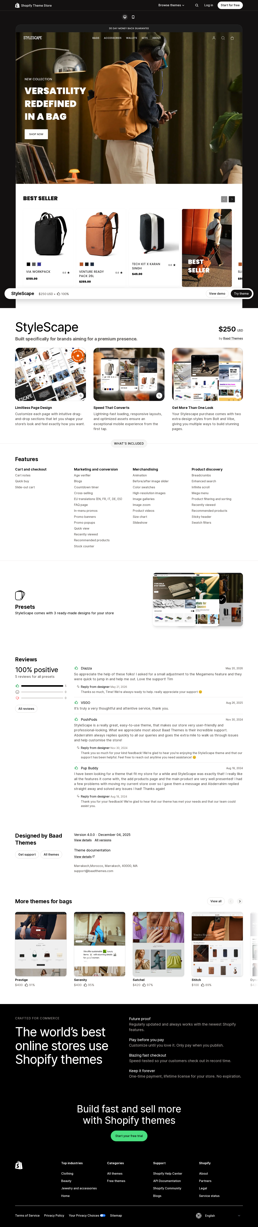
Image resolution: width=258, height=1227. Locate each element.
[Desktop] (125, 17)
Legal (203, 1188)
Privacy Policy (54, 1215)
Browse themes (169, 5)
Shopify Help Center (167, 1173)
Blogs (157, 1196)
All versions (103, 840)
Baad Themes (233, 338)
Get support (27, 854)
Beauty (66, 1181)
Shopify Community (167, 1188)
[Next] (240, 901)
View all (216, 901)
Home (65, 1196)
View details (83, 840)
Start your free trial (129, 1136)
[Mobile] (133, 17)
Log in (208, 5)
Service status (209, 1196)
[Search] (197, 5)
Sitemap (116, 1215)
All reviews (26, 709)
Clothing (67, 1173)
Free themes (116, 1181)
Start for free (230, 5)
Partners (205, 1181)
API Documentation (167, 1181)
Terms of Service (27, 1215)
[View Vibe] (198, 599)
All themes (51, 854)
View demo (217, 293)
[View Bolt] (174, 599)
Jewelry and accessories (79, 1188)
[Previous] (231, 901)
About (203, 1173)
